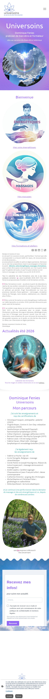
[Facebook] (33, 250)
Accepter (9, 696)
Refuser (18, 696)
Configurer (9, 691)
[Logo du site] (13, 9)
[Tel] (45, 250)
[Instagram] (36, 250)
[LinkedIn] (39, 250)
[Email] (42, 250)
